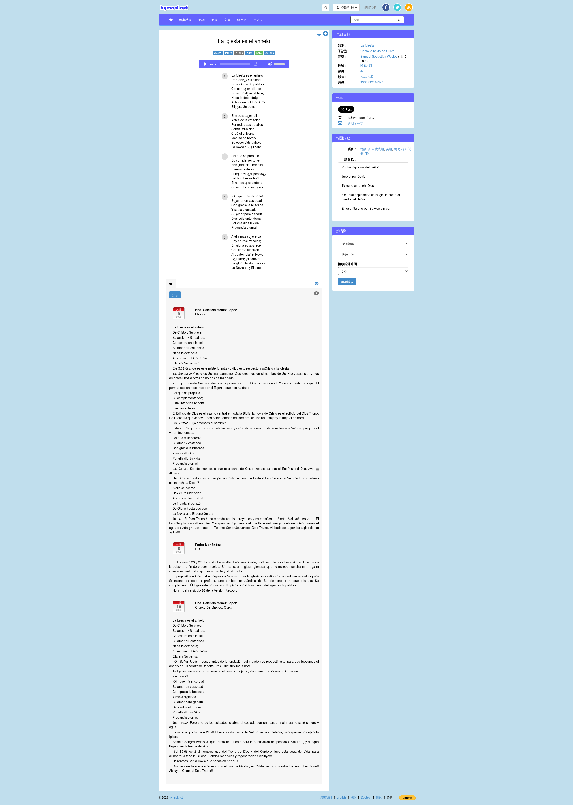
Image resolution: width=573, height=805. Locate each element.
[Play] (205, 64)
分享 (175, 295)
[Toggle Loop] (256, 64)
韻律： (342, 76)
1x (263, 64)
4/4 (362, 71)
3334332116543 (372, 82)
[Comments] (171, 283)
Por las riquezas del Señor (360, 167)
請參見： (350, 159)
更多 (257, 19)
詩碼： (342, 82)
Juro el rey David (354, 176)
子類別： (344, 51)
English (341, 797)
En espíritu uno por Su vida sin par (366, 208)
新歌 (214, 19)
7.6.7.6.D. (367, 76)
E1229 (228, 53)
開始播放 (347, 281)
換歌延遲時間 (347, 264)
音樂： (342, 56)
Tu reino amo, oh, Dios (358, 185)
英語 (389, 149)
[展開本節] (325, 34)
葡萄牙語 (400, 149)
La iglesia (367, 45)
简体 (379, 797)
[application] (244, 64)
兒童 (227, 19)
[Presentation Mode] (319, 34)
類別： (342, 45)
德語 (363, 149)
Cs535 (217, 53)
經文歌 (242, 19)
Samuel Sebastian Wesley (378, 56)
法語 (353, 797)
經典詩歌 (185, 19)
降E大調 (366, 65)
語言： (352, 149)
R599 (249, 53)
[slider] (280, 64)
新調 (201, 19)
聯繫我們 (326, 797)
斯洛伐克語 (376, 149)
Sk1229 (269, 53)
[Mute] (270, 64)
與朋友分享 (355, 123)
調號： (342, 65)
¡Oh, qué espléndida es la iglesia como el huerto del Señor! (371, 196)
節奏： (342, 71)
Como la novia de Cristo (377, 51)
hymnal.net (176, 797)
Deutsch (366, 797)
